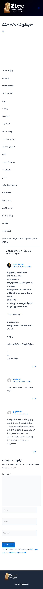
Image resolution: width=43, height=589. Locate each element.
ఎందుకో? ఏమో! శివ (18, 264)
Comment (6, 474)
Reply (34, 366)
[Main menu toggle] (38, 8)
